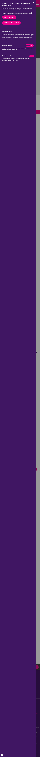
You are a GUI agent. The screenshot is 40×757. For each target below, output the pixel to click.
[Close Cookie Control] (33, 2)
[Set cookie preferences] (3, 753)
